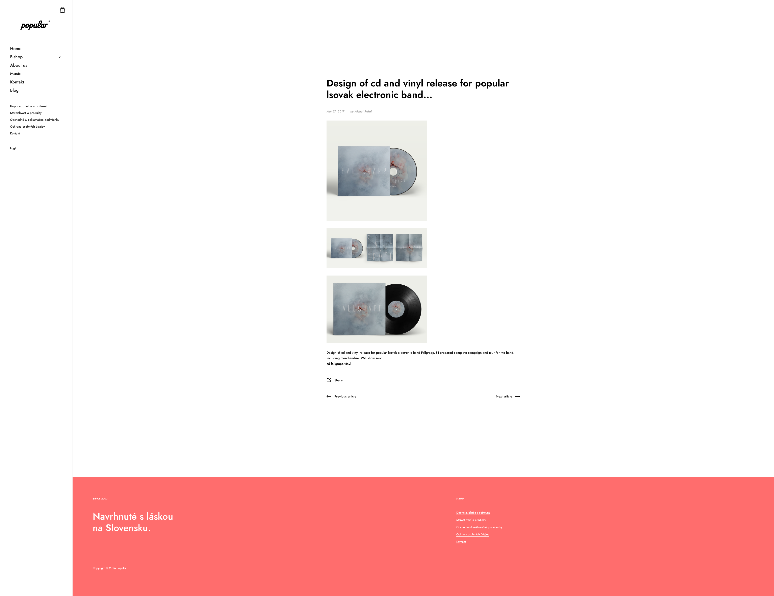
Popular (121, 568)
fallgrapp (337, 363)
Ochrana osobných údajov (472, 534)
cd (328, 363)
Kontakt (461, 542)
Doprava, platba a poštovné (473, 513)
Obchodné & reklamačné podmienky (479, 527)
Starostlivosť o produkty (471, 520)
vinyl (347, 363)
